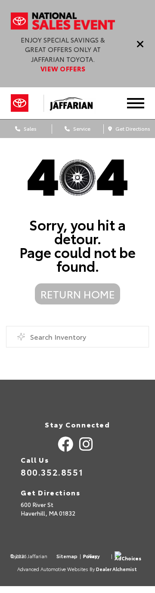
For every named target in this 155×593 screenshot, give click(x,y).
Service (81, 128)
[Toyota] (19, 103)
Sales (29, 128)
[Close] (140, 44)
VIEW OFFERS (62, 68)
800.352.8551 (52, 471)
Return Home (77, 293)
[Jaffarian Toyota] (75, 103)
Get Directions (132, 128)
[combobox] (77, 336)
